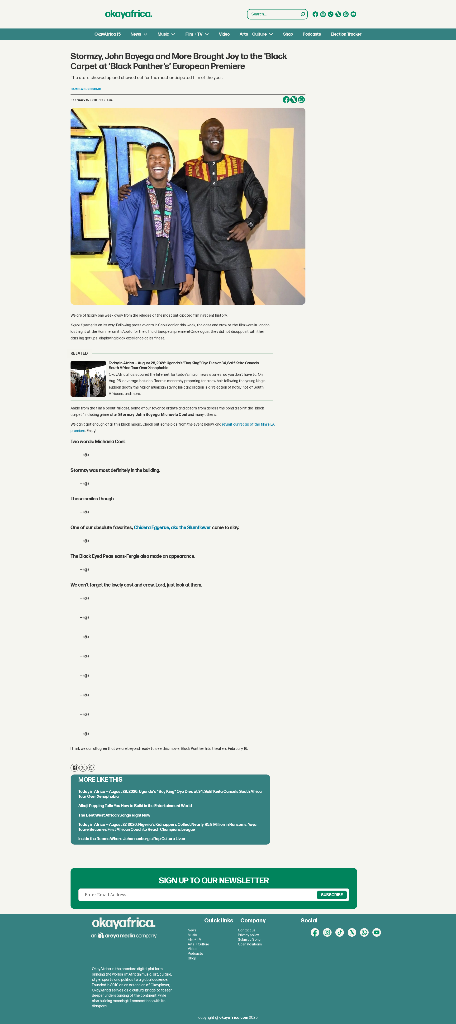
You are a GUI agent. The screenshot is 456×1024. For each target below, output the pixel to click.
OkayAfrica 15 (108, 34)
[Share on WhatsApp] (301, 99)
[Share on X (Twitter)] (293, 99)
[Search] (302, 14)
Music (163, 34)
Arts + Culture (253, 34)
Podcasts (312, 34)
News (136, 34)
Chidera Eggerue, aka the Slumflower (172, 528)
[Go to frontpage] (129, 14)
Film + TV (193, 34)
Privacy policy (248, 935)
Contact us (247, 930)
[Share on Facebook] (286, 99)
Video (224, 34)
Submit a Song (249, 940)
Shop (288, 34)
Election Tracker (346, 34)
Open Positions (250, 944)
